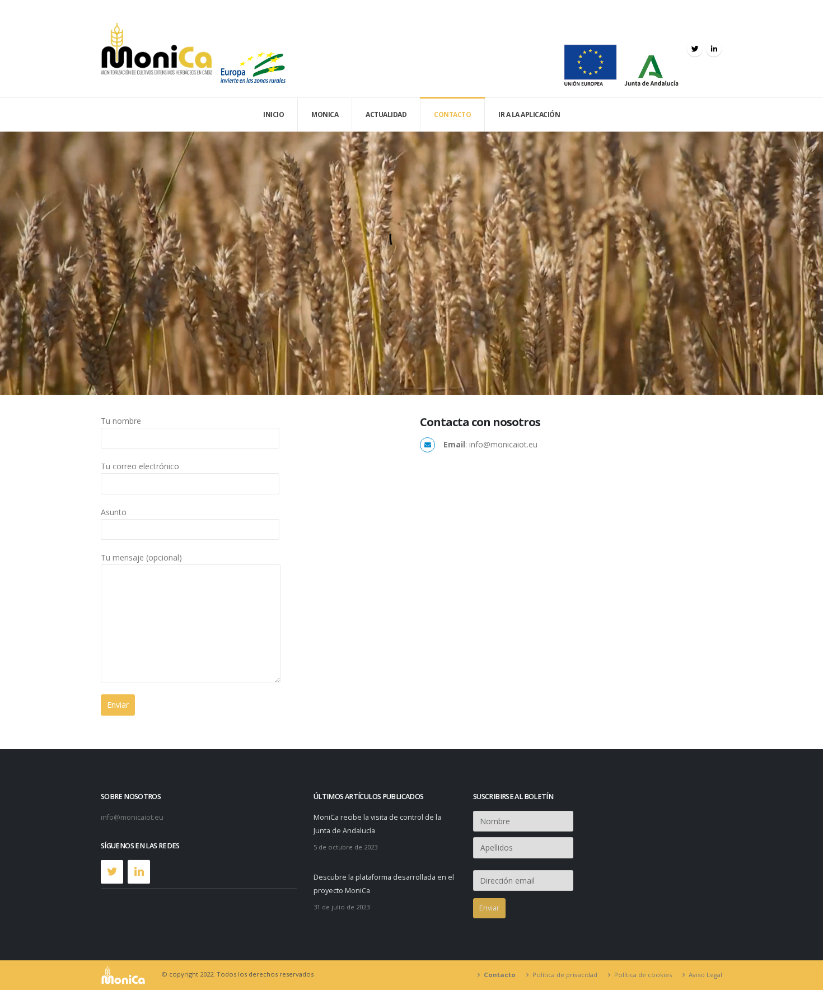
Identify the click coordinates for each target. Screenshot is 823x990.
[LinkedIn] (714, 49)
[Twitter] (695, 49)
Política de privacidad (564, 974)
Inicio (273, 114)
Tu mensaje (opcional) (141, 557)
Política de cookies (643, 974)
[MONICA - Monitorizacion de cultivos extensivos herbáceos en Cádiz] (157, 48)
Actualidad (386, 114)
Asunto (114, 512)
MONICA (324, 114)
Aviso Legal (705, 974)
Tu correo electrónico (140, 466)
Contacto (452, 114)
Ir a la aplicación (529, 114)
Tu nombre (121, 420)
